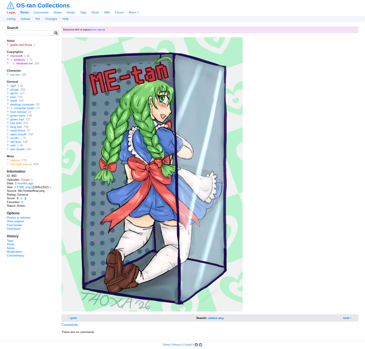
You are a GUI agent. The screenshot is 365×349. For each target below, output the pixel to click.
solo (13, 145)
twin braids (17, 149)
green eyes (17, 115)
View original (15, 221)
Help (65, 18)
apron (14, 93)
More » (133, 12)
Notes (58, 12)
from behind (18, 112)
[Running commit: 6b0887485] (196, 344)
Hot (37, 18)
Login (11, 12)
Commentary (15, 255)
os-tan (14, 138)
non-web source (21, 164)
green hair (17, 119)
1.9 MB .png (22, 187)
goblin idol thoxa (21, 44)
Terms (166, 344)
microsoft (16, 56)
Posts (24, 12)
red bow (15, 141)
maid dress (17, 130)
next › (347, 318)
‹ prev (73, 318)
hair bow (16, 123)
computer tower (24, 108)
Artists (71, 12)
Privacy (176, 344)
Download (13, 228)
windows (19, 59)
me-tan (15, 74)
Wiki (107, 12)
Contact (187, 344)
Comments (41, 12)
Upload (25, 18)
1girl (13, 85)
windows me (24, 63)
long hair (16, 126)
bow (13, 97)
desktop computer (22, 104)
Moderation (14, 251)
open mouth (18, 134)
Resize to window (18, 217)
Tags (83, 12)
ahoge (14, 89)
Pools (95, 12)
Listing (11, 18)
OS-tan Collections (43, 6)
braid (13, 100)
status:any (216, 318)
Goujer (25, 179)
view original (97, 29)
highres (15, 160)
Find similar (14, 225)
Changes (51, 18)
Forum (119, 12)
